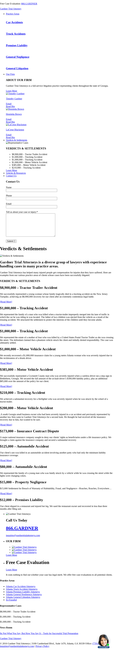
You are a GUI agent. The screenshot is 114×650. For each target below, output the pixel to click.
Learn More (11, 91)
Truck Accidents (16, 33)
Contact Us (11, 175)
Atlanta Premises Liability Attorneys (23, 592)
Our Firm (10, 74)
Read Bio (10, 106)
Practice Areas (12, 14)
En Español (11, 600)
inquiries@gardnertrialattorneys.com (23, 535)
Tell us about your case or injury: (22, 212)
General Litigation (17, 68)
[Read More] (6, 301)
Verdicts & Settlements (16, 140)
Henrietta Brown (14, 114)
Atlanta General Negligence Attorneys (24, 594)
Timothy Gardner (14, 98)
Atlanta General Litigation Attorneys (23, 597)
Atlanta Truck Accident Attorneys (21, 589)
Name (9, 187)
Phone (9, 195)
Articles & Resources (16, 173)
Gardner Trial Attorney (10, 8)
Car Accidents (14, 22)
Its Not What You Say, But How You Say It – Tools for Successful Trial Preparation (39, 633)
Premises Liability (17, 45)
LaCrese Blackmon (15, 129)
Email (8, 103)
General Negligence (17, 56)
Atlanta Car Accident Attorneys (20, 586)
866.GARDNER (29, 3)
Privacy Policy (42, 646)
